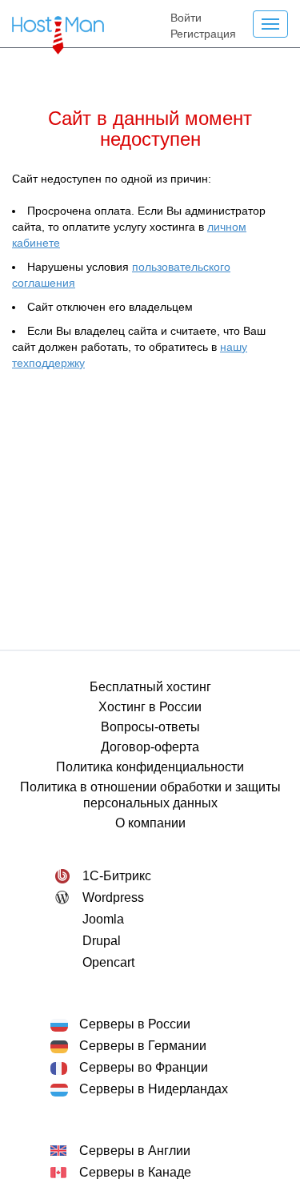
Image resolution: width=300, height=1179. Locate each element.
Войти (186, 17)
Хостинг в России (150, 707)
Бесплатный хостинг (150, 687)
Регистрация (203, 33)
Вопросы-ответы (150, 727)
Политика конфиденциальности (150, 767)
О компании (150, 823)
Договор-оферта (150, 747)
